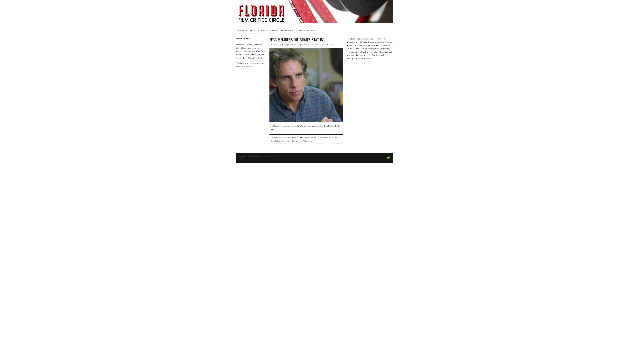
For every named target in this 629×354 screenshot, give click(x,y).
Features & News (284, 137)
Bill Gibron (318, 137)
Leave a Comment (325, 44)
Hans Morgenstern (287, 44)
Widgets (239, 51)
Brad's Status (328, 137)
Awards (274, 30)
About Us (242, 30)
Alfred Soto (308, 137)
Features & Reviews (306, 30)
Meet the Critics (258, 30)
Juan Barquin (297, 141)
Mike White (307, 141)
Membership (287, 30)
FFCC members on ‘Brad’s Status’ (296, 39)
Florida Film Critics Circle (314, 11)
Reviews (295, 137)
